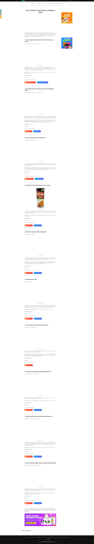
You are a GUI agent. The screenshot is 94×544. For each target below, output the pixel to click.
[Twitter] (0, 14)
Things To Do (49, 3)
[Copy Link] (0, 16)
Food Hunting (33, 3)
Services (43, 3)
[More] (0, 17)
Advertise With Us (31, 537)
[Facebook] (0, 10)
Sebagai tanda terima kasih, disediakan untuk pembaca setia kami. (35, 0)
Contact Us (56, 537)
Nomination (57, 3)
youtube (72, 0)
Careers (63, 537)
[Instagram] (0, 13)
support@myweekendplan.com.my (37, 510)
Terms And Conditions (50, 537)
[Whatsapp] (0, 11)
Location (60, 537)
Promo (54, 3)
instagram (70, 0)
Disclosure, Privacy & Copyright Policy (40, 537)
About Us (26, 537)
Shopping (38, 3)
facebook (69, 0)
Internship (67, 537)
